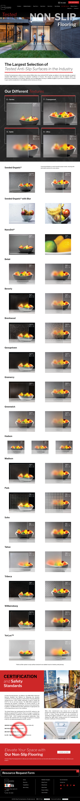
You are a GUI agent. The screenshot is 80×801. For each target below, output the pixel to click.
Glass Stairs (44, 787)
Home (24, 779)
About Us (25, 782)
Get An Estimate (64, 779)
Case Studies (44, 792)
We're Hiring (25, 787)
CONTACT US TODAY (64, 752)
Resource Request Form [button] (18, 773)
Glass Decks (44, 784)
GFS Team (40, 799)
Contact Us (76, 8)
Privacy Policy (47, 799)
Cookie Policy (65, 799)
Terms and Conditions (56, 799)
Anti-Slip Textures (65, 6)
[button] (73, 2)
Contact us (62, 782)
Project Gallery (44, 790)
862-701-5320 (9, 792)
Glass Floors (44, 782)
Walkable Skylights (45, 779)
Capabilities (25, 784)
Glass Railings (57, 6)
